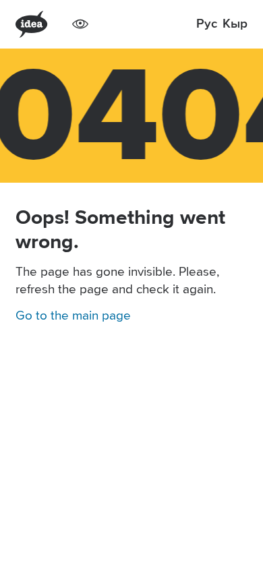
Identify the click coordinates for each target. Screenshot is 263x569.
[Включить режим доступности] (80, 24)
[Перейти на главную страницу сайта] (31, 24)
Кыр (235, 24)
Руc (206, 24)
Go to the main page (73, 315)
